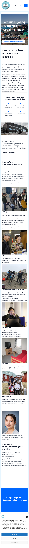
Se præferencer (14, 542)
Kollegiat (5, 364)
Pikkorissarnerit (7, 327)
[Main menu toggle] (26, 5)
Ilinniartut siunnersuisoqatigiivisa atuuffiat (12, 446)
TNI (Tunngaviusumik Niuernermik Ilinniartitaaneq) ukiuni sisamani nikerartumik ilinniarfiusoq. (14, 260)
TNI (3, 255)
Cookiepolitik (14, 545)
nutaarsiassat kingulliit (10, 55)
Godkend (14, 534)
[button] (27, 517)
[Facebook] (20, 5)
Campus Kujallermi (13, 50)
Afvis (14, 538)
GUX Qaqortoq (7, 212)
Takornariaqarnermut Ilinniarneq (13, 289)
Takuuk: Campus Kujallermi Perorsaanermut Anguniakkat (14, 98)
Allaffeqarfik (6, 396)
